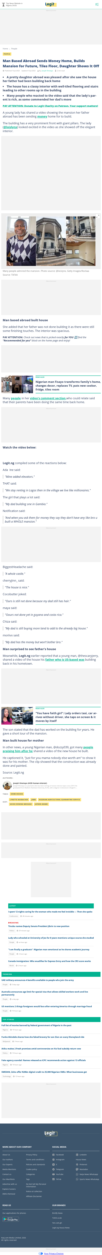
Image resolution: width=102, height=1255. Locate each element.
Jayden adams (41, 804)
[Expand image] (97, 216)
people (16, 398)
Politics (11, 931)
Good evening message (21, 804)
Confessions (13, 916)
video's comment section (48, 398)
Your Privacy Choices (54, 1253)
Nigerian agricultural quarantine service (59, 800)
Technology (7, 1076)
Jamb (33, 800)
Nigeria (5, 1030)
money (42, 116)
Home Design (17, 794)
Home (5, 48)
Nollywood (6, 1041)
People (14, 48)
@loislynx (10, 127)
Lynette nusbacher (19, 800)
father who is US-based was (64, 660)
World (11, 966)
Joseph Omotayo (47, 71)
